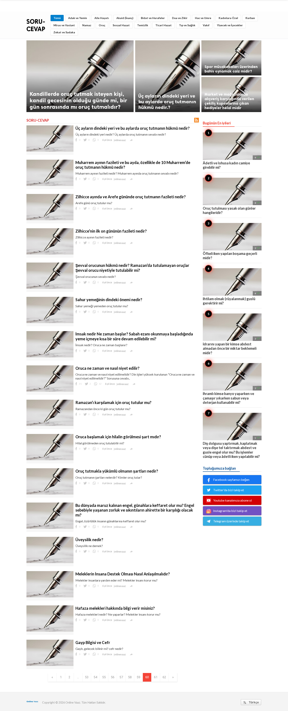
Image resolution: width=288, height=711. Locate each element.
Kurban (250, 18)
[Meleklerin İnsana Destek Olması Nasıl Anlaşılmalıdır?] (49, 596)
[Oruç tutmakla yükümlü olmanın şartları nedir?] (49, 493)
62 (164, 677)
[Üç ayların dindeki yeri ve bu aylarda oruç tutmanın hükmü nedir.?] (167, 76)
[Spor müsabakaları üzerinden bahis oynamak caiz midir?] (231, 58)
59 (138, 677)
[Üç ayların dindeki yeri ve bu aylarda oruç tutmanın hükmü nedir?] (49, 150)
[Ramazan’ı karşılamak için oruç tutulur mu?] (49, 425)
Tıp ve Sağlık (187, 25)
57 (121, 677)
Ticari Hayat (163, 25)
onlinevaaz (120, 140)
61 (156, 677)
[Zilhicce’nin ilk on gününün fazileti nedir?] (49, 253)
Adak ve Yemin (77, 18)
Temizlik (142, 25)
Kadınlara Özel (228, 18)
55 (104, 677)
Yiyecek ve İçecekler (230, 25)
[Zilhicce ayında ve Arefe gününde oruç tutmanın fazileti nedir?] (49, 219)
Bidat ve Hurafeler (153, 18)
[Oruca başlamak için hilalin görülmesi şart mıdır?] (49, 459)
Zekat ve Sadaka (64, 32)
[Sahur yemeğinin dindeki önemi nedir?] (49, 322)
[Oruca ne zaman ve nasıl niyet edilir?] (49, 390)
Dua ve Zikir (179, 18)
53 (87, 677)
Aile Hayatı (101, 18)
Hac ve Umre (203, 18)
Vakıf (206, 25)
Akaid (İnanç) (124, 18)
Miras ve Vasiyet (64, 25)
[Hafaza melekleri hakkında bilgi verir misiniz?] (49, 630)
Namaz (86, 25)
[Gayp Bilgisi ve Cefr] (49, 665)
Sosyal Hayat (121, 25)
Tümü (57, 18)
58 (130, 677)
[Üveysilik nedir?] (49, 562)
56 (112, 677)
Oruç (102, 25)
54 (95, 677)
